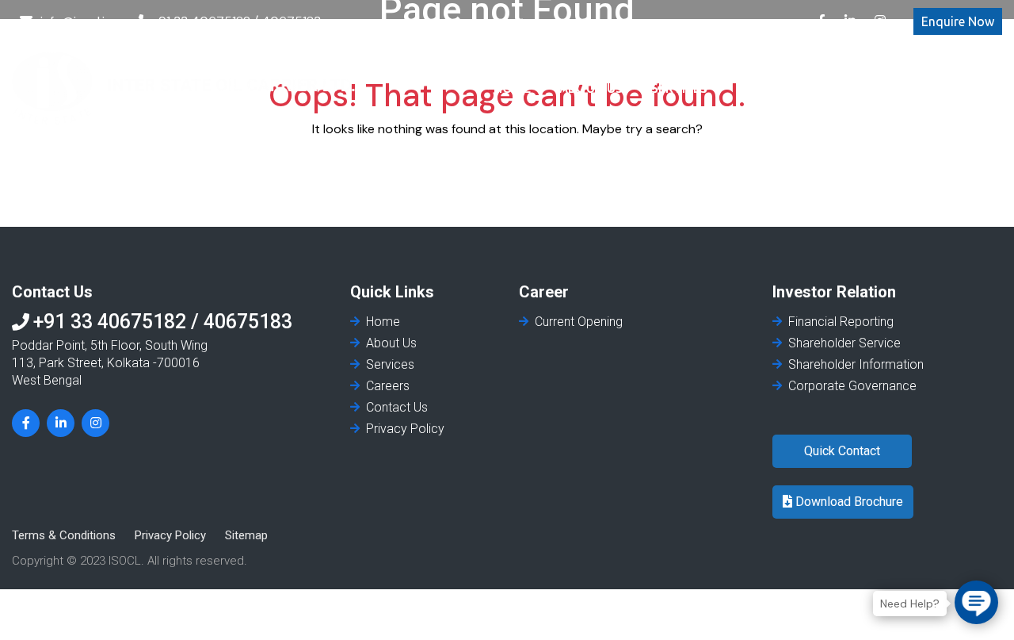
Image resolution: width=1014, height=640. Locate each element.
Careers (763, 88)
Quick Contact (842, 450)
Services (679, 88)
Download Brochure (847, 501)
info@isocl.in (76, 21)
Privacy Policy (405, 428)
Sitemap (246, 535)
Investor (849, 88)
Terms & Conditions (64, 535)
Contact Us (948, 88)
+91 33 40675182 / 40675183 (236, 21)
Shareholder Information (856, 364)
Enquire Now (957, 21)
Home (512, 88)
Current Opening (579, 321)
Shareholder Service (844, 343)
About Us (591, 88)
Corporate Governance (852, 385)
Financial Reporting (841, 321)
